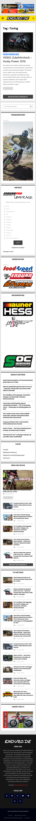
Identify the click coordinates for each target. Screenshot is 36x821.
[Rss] (15, 801)
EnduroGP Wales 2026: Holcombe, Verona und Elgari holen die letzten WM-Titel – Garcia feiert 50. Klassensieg (22, 681)
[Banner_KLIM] (18, 180)
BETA (8, 209)
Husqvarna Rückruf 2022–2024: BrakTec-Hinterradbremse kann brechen (23, 505)
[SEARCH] (31, 107)
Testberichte (11, 54)
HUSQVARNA (10, 211)
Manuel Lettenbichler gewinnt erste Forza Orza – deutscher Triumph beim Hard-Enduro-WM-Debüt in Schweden (23, 592)
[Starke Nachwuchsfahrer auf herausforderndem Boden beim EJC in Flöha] (18, 480)
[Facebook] (6, 796)
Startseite (5, 25)
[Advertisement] (18, 341)
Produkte (6, 54)
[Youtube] (23, 796)
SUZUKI (8, 227)
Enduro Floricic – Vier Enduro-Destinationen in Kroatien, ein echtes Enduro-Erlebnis (22, 657)
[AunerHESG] (18, 315)
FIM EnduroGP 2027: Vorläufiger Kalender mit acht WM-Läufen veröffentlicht (23, 669)
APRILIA (8, 233)
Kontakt (5, 449)
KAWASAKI (9, 230)
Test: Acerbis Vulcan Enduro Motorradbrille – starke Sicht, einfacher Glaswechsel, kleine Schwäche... (22, 542)
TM (7, 214)
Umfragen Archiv (8, 251)
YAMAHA (9, 222)
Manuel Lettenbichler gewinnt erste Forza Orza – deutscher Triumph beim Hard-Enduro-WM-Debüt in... (23, 555)
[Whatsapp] (20, 801)
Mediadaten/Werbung (10, 452)
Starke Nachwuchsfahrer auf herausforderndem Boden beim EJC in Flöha (17, 491)
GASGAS (9, 217)
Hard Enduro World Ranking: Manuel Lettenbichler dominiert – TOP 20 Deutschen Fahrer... (23, 516)
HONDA (8, 225)
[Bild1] (10, 5)
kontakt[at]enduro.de (20, 785)
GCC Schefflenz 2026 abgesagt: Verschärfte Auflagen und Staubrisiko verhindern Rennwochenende (23, 529)
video (17, 54)
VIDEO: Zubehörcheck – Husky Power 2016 (17, 60)
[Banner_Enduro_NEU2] (26, 5)
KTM (7, 206)
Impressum (6, 458)
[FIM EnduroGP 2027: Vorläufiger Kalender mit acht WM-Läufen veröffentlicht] (7, 669)
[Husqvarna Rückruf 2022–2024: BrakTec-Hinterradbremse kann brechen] (7, 506)
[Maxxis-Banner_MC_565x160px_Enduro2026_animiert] (10, 10)
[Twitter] (12, 796)
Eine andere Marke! (12, 238)
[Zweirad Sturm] (18, 288)
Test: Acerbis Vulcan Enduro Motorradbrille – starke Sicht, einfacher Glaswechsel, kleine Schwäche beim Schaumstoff (22, 633)
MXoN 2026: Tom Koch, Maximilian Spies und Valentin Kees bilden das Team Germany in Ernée (23, 694)
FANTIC (8, 235)
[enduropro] (18, 278)
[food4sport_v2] (18, 272)
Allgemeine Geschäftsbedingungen (13, 455)
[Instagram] (17, 796)
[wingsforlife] (18, 326)
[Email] (28, 796)
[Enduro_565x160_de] (26, 10)
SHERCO (9, 219)
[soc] (18, 367)
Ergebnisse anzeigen (18, 247)
